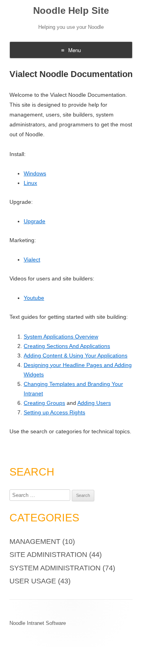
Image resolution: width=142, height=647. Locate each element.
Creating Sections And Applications (67, 346)
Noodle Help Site (71, 10)
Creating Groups (44, 403)
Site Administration (48, 555)
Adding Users (94, 403)
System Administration (55, 568)
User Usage (32, 581)
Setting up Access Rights (54, 412)
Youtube (34, 298)
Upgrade (34, 221)
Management (34, 541)
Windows (35, 173)
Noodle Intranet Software (37, 623)
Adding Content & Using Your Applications (75, 355)
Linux (30, 183)
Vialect (32, 259)
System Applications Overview (61, 336)
